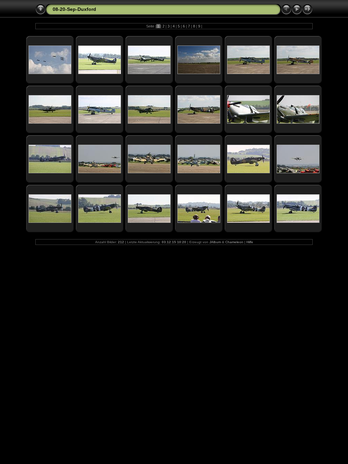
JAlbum (215, 242)
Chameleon (234, 242)
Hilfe (249, 242)
